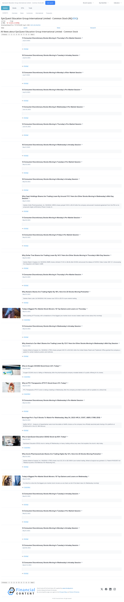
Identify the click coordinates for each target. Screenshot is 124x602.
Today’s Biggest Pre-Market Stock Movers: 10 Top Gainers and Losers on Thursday (55, 309)
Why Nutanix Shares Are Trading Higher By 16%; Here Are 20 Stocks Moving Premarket (56, 292)
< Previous (4, 34)
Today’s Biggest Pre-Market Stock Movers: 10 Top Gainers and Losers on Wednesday (55, 476)
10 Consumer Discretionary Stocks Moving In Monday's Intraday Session (51, 179)
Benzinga (26, 49)
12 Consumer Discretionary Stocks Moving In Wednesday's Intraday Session (52, 326)
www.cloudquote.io (67, 588)
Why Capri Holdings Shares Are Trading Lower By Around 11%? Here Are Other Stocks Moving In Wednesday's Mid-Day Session (68, 197)
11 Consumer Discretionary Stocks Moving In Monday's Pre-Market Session (52, 218)
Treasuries (49, 13)
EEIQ (75, 18)
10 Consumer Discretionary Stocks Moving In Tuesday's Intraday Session (51, 55)
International (39, 13)
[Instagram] (114, 591)
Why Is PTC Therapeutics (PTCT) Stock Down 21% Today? (45, 383)
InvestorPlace (27, 319)
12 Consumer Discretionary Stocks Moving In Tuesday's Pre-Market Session (52, 162)
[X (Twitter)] (102, 591)
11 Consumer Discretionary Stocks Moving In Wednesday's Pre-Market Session (53, 107)
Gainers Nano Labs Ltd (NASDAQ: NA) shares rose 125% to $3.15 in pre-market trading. (50, 298)
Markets (5, 8)
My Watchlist (103, 3)
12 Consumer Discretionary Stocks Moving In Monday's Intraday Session (51, 528)
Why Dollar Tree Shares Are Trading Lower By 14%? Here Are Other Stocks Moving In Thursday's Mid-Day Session (66, 255)
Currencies (30, 13)
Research (93, 28)
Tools (30, 8)
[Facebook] (106, 591)
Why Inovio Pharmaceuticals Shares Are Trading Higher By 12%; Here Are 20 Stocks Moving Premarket (62, 454)
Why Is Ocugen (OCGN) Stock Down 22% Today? (41, 366)
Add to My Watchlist (35, 25)
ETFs (22, 8)
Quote (25, 28)
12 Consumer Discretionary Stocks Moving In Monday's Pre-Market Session (52, 90)
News (22, 13)
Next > (32, 34)
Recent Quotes (87, 3)
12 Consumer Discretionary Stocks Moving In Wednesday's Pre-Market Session (53, 400)
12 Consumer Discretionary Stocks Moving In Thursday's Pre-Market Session (52, 124)
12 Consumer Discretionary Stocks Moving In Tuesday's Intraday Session (51, 494)
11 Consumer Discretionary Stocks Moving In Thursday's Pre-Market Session (52, 38)
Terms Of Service (74, 592)
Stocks (14, 8)
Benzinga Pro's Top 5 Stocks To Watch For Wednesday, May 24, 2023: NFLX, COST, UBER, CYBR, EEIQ (62, 417)
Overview (14, 13)
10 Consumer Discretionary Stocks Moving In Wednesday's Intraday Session (52, 145)
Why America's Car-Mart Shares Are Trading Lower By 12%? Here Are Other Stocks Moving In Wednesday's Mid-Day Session (71, 343)
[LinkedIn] (110, 591)
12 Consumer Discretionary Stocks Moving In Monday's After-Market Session (52, 72)
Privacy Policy (63, 592)
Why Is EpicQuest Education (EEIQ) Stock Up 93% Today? (45, 437)
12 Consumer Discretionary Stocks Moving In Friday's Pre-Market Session (51, 235)
